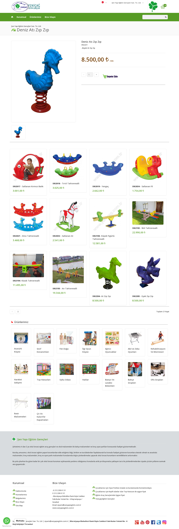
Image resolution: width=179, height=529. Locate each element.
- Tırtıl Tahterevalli (66, 183)
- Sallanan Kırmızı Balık (28, 186)
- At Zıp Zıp (101, 296)
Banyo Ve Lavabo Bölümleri (110, 382)
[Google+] (137, 524)
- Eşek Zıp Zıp (142, 296)
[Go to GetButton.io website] (6, 526)
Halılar (85, 379)
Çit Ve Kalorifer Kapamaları (42, 416)
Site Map (19, 505)
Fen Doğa (64, 348)
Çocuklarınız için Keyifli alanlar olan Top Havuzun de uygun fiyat (120, 491)
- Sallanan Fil (142, 186)
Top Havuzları (43, 379)
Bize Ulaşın (50, 17)
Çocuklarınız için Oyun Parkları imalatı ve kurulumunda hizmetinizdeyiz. (123, 488)
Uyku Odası (65, 379)
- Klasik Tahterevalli (26, 280)
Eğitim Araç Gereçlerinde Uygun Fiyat (110, 495)
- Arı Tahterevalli (65, 288)
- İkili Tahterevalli (144, 228)
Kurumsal (21, 17)
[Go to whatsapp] (6, 520)
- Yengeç (100, 186)
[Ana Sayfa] (12, 16)
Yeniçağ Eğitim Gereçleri (105, 499)
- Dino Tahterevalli (26, 236)
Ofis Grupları (157, 379)
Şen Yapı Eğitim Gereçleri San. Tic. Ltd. (126, 3)
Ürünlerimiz (35, 17)
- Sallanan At (63, 236)
